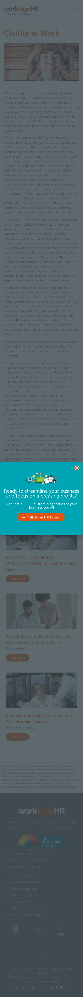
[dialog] (41, 498)
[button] (77, 468)
